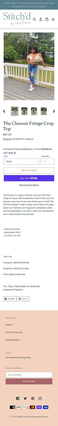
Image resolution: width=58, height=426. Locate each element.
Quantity (45, 156)
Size (6, 156)
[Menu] (53, 19)
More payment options (29, 185)
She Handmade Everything (18, 357)
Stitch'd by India (24, 417)
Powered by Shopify (39, 417)
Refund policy (13, 340)
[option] (15, 111)
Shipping (7, 139)
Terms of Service (14, 332)
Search (9, 324)
